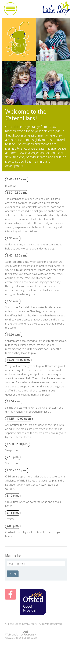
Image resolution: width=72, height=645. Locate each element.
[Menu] (10, 9)
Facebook (10, 594)
